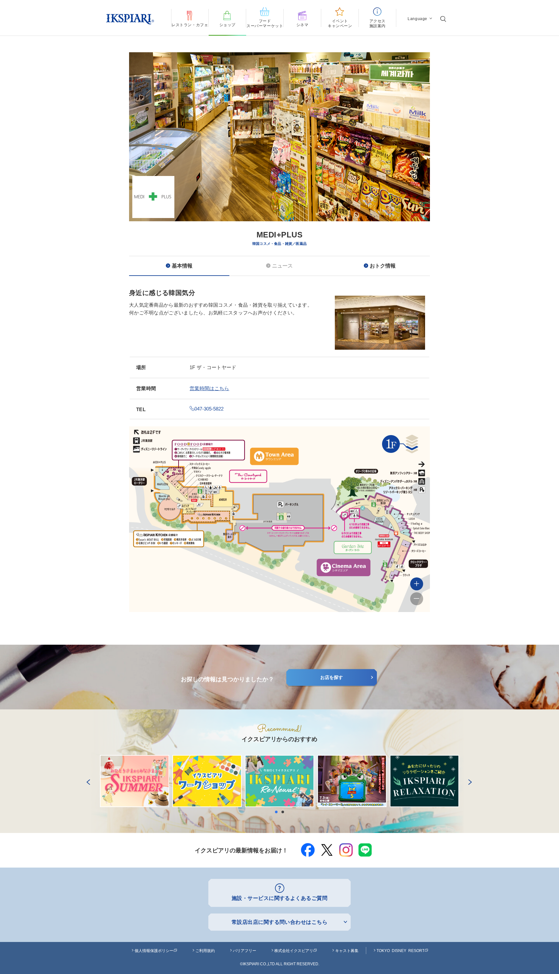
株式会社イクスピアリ (293, 950)
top (539, 953)
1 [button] (278, 812)
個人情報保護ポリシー (154, 950)
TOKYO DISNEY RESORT (400, 950)
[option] (279, 179)
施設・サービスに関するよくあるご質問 (280, 898)
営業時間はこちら (209, 388)
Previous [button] (87, 781)
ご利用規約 (205, 950)
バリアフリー (244, 950)
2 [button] (284, 812)
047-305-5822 (209, 408)
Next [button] (469, 781)
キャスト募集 (346, 950)
